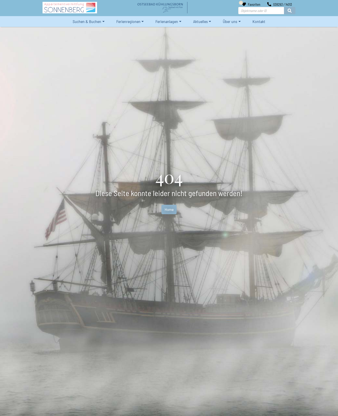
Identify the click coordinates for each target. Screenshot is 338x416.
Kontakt (258, 21)
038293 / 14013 (282, 4)
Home (169, 209)
